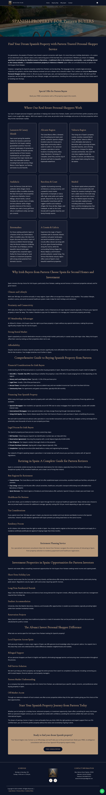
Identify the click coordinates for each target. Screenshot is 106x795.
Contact (70, 3)
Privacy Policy (20, 791)
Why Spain (63, 3)
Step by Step (55, 3)
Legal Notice (12, 791)
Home (48, 3)
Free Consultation (53, 749)
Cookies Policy (29, 791)
